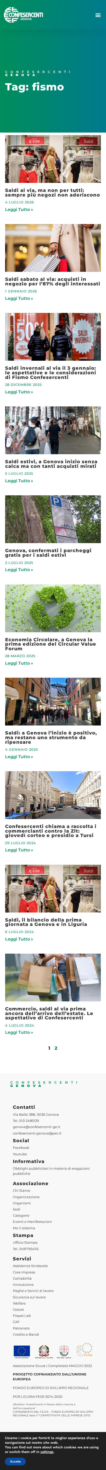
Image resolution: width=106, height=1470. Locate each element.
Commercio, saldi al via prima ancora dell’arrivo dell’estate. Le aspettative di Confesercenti (49, 1013)
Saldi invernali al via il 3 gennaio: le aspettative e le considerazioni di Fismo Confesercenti (50, 372)
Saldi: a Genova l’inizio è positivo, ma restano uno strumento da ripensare (51, 737)
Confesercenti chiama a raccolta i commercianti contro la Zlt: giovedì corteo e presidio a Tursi (50, 831)
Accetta (15, 1461)
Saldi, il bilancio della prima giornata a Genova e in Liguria (46, 922)
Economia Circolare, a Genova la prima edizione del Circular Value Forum (50, 644)
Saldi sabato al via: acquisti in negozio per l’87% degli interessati (52, 281)
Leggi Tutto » (19, 209)
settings (47, 1452)
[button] (98, 15)
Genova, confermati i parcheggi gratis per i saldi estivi (48, 553)
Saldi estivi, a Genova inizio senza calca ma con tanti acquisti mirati (51, 464)
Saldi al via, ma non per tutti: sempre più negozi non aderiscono (52, 193)
